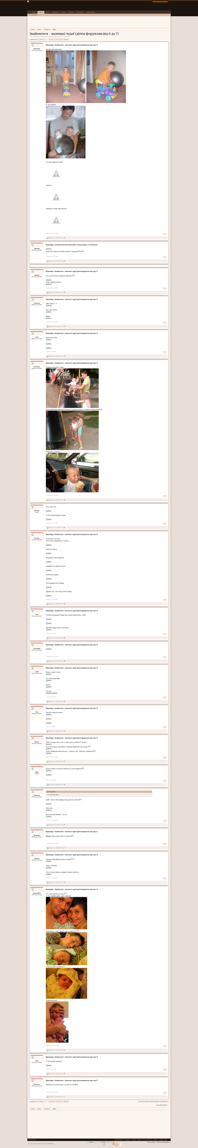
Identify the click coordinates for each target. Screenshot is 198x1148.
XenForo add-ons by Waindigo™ (36, 1143)
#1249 (164, 633)
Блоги (47, 12)
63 (59, 39)
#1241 (164, 233)
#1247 (164, 523)
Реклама (71, 12)
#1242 (164, 257)
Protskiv (36, 510)
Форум (41, 12)
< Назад (41, 39)
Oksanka (37, 248)
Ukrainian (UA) (32, 1139)
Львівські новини (90, 12)
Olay (36, 772)
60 (52, 39)
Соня (37, 614)
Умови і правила (151, 1142)
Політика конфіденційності (163, 1142)
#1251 (164, 697)
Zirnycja (36, 538)
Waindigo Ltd (51, 1143)
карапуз (36, 275)
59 (49, 39)
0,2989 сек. (92, 1142)
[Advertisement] (66, 22)
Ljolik (37, 671)
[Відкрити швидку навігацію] (167, 29)
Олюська (37, 303)
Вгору (165, 1139)
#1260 (164, 1092)
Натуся (37, 742)
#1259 (164, 1069)
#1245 (164, 352)
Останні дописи (33, 15)
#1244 (164, 322)
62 (57, 39)
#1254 (164, 780)
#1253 (164, 757)
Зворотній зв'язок (147, 1139)
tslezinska (37, 49)
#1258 (164, 1046)
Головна (34, 12)
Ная (37, 712)
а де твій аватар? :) (162, 1105)
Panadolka (37, 648)
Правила (63, 12)
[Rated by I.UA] (107, 1145)
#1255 (164, 820)
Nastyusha (37, 835)
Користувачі (55, 12)
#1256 (164, 843)
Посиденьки (80, 12)
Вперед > (66, 39)
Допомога (155, 1139)
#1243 (164, 288)
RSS (169, 1139)
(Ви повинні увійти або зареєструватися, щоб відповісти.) (154, 1101)
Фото (38, 36)
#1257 (164, 878)
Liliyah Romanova (58, 36)
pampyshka (37, 893)
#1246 (164, 495)
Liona (37, 337)
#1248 (164, 599)
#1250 (164, 657)
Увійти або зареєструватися (160, 1)
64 (62, 39)
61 (54, 39)
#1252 (164, 727)
